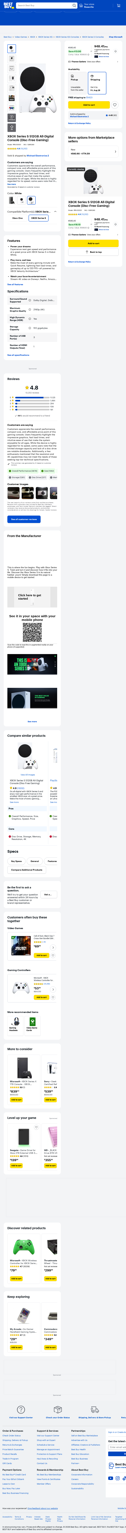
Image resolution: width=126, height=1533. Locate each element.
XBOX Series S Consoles (93, 37)
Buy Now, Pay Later (11, 1488)
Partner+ (75, 1463)
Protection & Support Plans (49, 1454)
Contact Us (42, 1463)
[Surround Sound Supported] (30, 300)
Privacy (29, 1517)
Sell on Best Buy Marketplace (84, 1435)
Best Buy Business (79, 1458)
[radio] (77, 83)
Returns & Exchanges (12, 1445)
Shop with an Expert (46, 1440)
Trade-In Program (10, 1458)
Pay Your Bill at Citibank (13, 1479)
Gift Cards (7, 1463)
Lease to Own (8, 1484)
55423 (89, 97)
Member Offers (44, 1484)
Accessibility (7, 1517)
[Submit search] (74, 5)
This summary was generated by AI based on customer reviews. (31, 464)
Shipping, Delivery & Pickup (15, 1440)
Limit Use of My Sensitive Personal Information (101, 1518)
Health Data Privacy (60, 1519)
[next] (55, 200)
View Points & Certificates (48, 1479)
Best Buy (8, 37)
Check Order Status (11, 1435)
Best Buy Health (78, 1449)
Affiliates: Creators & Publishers (85, 1445)
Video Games (21, 37)
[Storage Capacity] (30, 328)
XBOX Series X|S (45, 37)
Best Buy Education (80, 1454)
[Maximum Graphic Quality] (30, 309)
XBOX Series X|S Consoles (67, 37)
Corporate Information (81, 1474)
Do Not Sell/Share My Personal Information (77, 1518)
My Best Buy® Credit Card (14, 1474)
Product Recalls (9, 1454)
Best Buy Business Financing (15, 1493)
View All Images (28, 775)
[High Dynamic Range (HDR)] (30, 319)
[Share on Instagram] (117, 1478)
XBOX (32, 37)
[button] (88, 55)
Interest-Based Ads (38, 1518)
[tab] (16, 861)
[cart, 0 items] (118, 5)
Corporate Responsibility (82, 1484)
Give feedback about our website (43, 1508)
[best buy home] (9, 5)
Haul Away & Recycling (47, 1458)
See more (11, 184)
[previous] (8, 200)
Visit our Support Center (48, 1435)
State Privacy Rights (48, 1519)
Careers (74, 1479)
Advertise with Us (79, 1440)
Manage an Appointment (48, 1449)
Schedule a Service (45, 1445)
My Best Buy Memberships (49, 1474)
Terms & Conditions (19, 1518)
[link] (24, 519)
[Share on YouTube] (110, 1478)
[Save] (114, 105)
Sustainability (77, 1488)
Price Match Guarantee (13, 1449)
